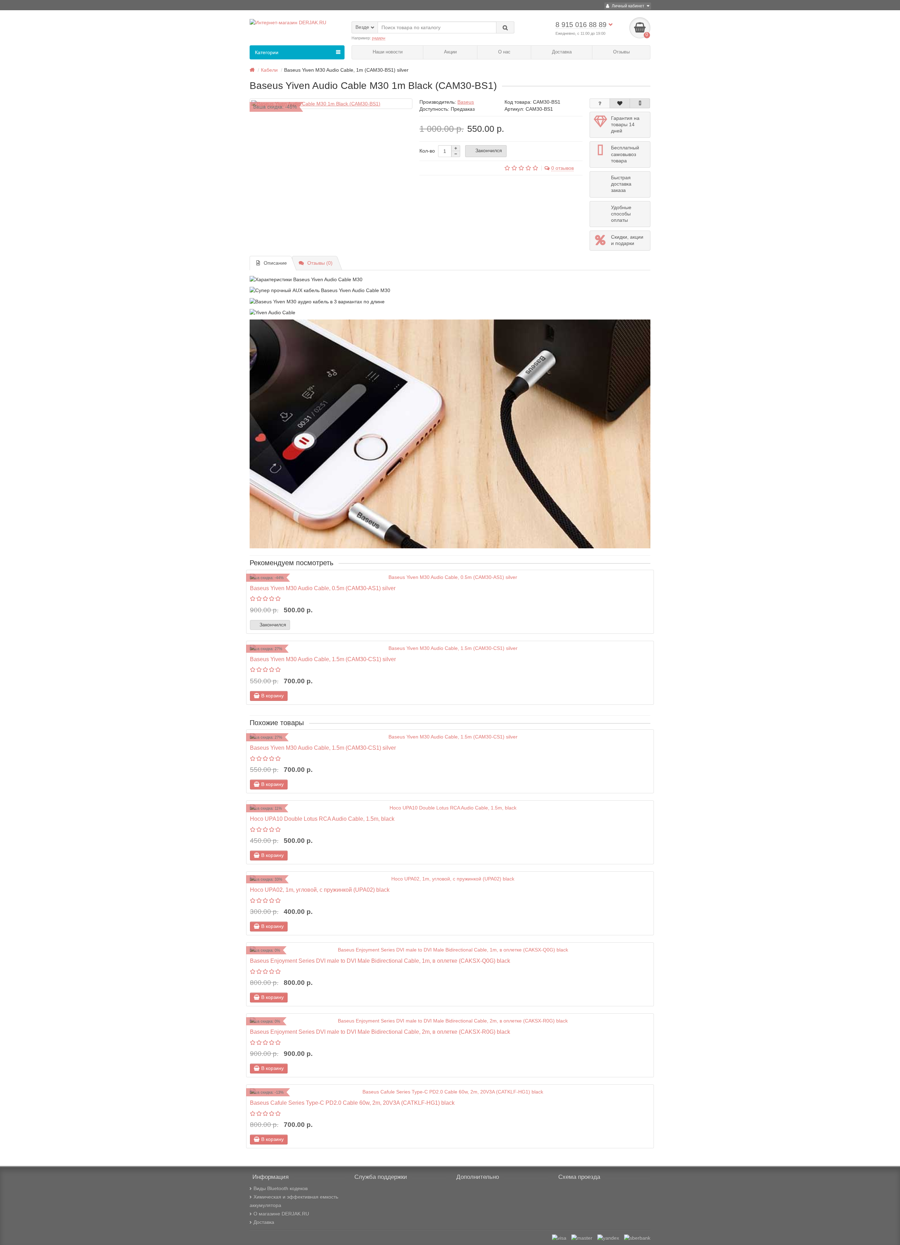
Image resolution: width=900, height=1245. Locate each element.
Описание (275, 263)
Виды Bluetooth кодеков (280, 1188)
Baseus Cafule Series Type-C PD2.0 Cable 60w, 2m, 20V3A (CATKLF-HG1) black (352, 1102)
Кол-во (427, 151)
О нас (504, 51)
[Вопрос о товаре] (600, 103)
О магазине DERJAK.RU (281, 1214)
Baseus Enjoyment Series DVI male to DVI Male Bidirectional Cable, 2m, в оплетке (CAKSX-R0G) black (380, 1031)
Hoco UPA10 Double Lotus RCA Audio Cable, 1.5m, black (322, 818)
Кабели (269, 70)
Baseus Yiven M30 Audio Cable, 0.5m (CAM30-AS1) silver (323, 588)
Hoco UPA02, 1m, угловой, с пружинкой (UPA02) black (320, 889)
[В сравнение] (640, 103)
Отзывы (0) (320, 263)
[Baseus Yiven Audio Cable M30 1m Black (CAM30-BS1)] (331, 103)
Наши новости (388, 51)
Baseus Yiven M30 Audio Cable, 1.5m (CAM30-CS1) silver (323, 659)
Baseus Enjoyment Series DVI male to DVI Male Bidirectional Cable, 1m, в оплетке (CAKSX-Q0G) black (380, 960)
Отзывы (621, 51)
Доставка (562, 51)
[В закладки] (620, 103)
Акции (450, 51)
